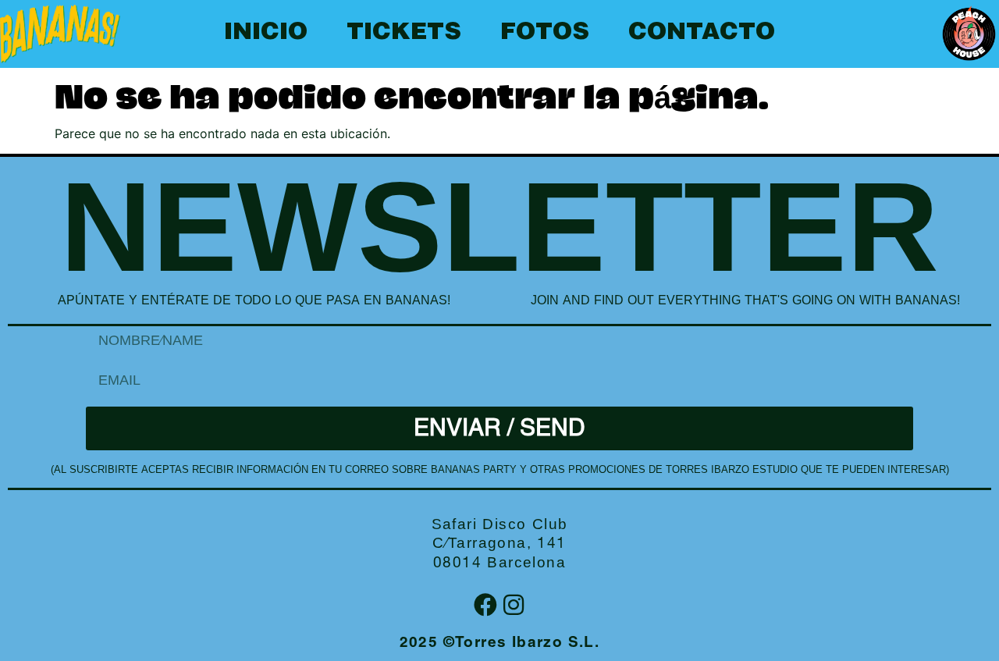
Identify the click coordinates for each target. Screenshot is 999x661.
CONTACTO (701, 33)
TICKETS (404, 33)
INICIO (266, 33)
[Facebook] (485, 605)
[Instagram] (514, 605)
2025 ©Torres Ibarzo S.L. (500, 643)
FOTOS (544, 33)
